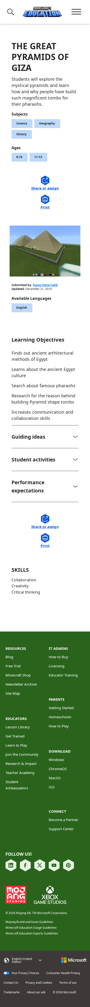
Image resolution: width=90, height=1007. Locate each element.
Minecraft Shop (18, 675)
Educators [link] (16, 718)
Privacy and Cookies (38, 983)
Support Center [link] (61, 828)
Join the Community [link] (22, 754)
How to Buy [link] (58, 656)
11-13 (38, 157)
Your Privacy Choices (25, 973)
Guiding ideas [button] (28, 436)
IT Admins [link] (58, 648)
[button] (11, 11)
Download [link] (60, 751)
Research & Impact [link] (21, 763)
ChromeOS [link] (58, 768)
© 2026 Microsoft (64, 992)
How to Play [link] (59, 726)
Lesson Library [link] (18, 727)
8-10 (19, 157)
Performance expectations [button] (28, 486)
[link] (11, 865)
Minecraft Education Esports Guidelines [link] (32, 933)
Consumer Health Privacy (63, 973)
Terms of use (68, 983)
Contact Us (11, 983)
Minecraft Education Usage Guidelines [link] (31, 928)
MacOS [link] (54, 777)
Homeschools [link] (60, 716)
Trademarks (12, 992)
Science (21, 123)
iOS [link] (51, 787)
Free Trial (13, 665)
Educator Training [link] (63, 675)
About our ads (36, 992)
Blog (9, 656)
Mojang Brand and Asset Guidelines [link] (29, 922)
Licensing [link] (56, 665)
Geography (47, 123)
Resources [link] (16, 648)
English (21, 308)
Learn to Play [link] (16, 745)
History (21, 134)
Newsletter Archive (21, 684)
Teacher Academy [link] (20, 772)
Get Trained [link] (15, 736)
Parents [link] (56, 699)
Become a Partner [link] (63, 819)
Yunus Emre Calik (45, 285)
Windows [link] (56, 759)
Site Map (13, 693)
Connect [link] (57, 811)
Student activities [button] (33, 459)
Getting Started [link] (61, 707)
